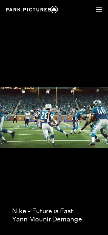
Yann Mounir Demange (47, 219)
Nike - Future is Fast (42, 211)
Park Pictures (28, 9)
